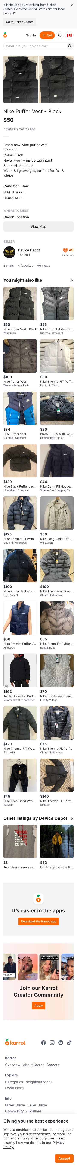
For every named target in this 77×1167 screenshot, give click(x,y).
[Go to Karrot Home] (15, 1042)
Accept (64, 1158)
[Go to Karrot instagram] (52, 1042)
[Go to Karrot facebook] (43, 1042)
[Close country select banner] (72, 5)
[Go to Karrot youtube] (60, 1042)
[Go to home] (5, 35)
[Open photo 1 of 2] (20, 79)
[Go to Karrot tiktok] (69, 1042)
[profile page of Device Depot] (9, 252)
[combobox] (35, 46)
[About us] (60, 35)
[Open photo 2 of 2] (56, 79)
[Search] (70, 46)
